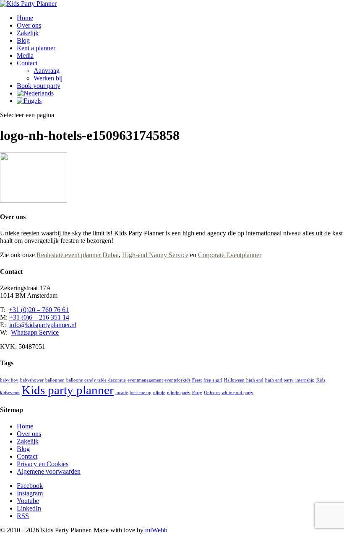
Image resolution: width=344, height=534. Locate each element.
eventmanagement (145, 380)
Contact (27, 63)
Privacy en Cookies (42, 463)
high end (254, 380)
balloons (74, 380)
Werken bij (48, 78)
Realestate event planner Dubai (77, 254)
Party (197, 392)
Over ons (29, 25)
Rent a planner (36, 48)
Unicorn (212, 392)
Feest (197, 380)
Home (25, 17)
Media (25, 55)
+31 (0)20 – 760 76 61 (39, 309)
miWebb (156, 530)
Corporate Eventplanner (229, 254)
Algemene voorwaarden (49, 471)
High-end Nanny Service (155, 254)
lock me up (140, 392)
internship (305, 380)
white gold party (237, 392)
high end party (279, 380)
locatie (121, 392)
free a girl (212, 380)
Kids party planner (68, 390)
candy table (95, 380)
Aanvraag (47, 70)
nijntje (159, 392)
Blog (23, 40)
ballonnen (55, 380)
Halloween (234, 380)
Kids (320, 380)
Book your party (38, 85)
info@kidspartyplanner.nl (42, 324)
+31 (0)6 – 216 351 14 (39, 317)
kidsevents (10, 392)
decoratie (117, 380)
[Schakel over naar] (35, 93)
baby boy (9, 380)
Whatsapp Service (35, 332)
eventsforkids (177, 380)
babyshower (32, 380)
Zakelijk (28, 32)
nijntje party (178, 392)
